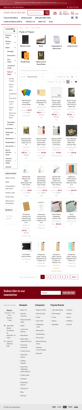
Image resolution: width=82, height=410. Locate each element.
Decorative (11, 55)
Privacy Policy (25, 351)
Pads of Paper (10, 73)
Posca (54, 317)
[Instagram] (76, 18)
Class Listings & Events (13, 22)
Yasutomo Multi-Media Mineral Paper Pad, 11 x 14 (26, 141)
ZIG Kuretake (56, 313)
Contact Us (30, 22)
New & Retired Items (43, 18)
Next (74, 277)
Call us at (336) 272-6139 (10, 343)
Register (66, 14)
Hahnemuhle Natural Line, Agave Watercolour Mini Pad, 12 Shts (26, 181)
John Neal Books (57, 310)
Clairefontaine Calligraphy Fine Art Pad (41, 102)
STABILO (69, 321)
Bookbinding (10, 142)
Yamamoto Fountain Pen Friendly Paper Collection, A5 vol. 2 (26, 218)
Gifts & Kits (10, 146)
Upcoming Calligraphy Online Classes (25, 369)
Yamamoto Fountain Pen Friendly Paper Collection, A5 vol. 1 (41, 218)
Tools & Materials (11, 18)
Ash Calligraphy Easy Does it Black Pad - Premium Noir (71, 141)
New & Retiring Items (8, 152)
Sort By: (23, 77)
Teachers (23, 379)
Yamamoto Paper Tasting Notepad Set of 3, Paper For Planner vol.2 (56, 258)
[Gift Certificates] (55, 13)
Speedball (55, 324)
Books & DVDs (26, 18)
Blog (51, 22)
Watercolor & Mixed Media (12, 115)
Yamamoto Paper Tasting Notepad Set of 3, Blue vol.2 (71, 257)
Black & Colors (11, 85)
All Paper (10, 51)
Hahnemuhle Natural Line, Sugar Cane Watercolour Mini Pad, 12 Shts (56, 181)
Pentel (68, 317)
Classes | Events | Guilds (9, 161)
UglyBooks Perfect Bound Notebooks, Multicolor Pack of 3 (71, 181)
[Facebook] (72, 18)
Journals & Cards (11, 67)
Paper (8, 47)
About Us (42, 22)
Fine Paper (9, 60)
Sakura (54, 321)
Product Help (24, 375)
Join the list (68, 292)
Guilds (22, 326)
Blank (10, 90)
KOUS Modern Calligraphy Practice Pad (56, 216)
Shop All (8, 167)
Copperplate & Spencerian (13, 96)
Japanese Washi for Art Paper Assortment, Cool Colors (56, 141)
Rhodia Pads (11, 108)
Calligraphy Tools (9, 133)
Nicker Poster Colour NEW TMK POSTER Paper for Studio (56, 103)
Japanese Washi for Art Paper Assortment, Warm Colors (41, 141)
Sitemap (23, 396)
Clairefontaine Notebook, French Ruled (26, 102)
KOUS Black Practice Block (26, 255)
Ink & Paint (9, 128)
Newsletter (24, 335)
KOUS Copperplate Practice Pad (71, 216)
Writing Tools (8, 42)
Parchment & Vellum (11, 123)
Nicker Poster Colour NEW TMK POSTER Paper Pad (71, 103)
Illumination (10, 138)
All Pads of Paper (11, 80)
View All (69, 324)
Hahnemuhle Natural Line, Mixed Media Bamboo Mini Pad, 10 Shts (41, 181)
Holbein (69, 313)
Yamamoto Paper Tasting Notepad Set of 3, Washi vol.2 (41, 257)
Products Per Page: (63, 77)
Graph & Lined (11, 103)
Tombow (69, 310)
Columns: (51, 82)
